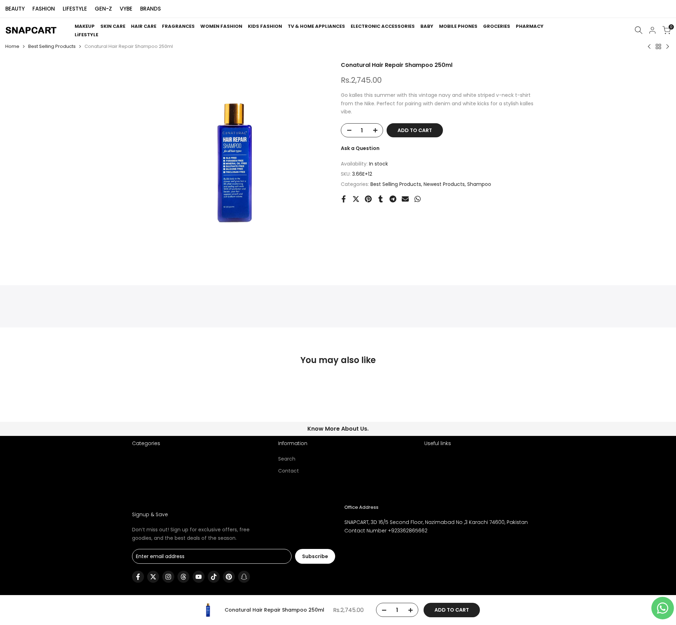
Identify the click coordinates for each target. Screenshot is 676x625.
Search (286, 458)
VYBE (126, 8)
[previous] (149, 404)
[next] (527, 404)
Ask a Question (360, 148)
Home (12, 46)
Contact (288, 470)
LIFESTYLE (75, 8)
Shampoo (479, 184)
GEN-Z (103, 8)
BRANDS (150, 8)
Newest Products (444, 184)
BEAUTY (15, 8)
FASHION (43, 8)
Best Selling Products (52, 46)
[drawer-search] (639, 30)
